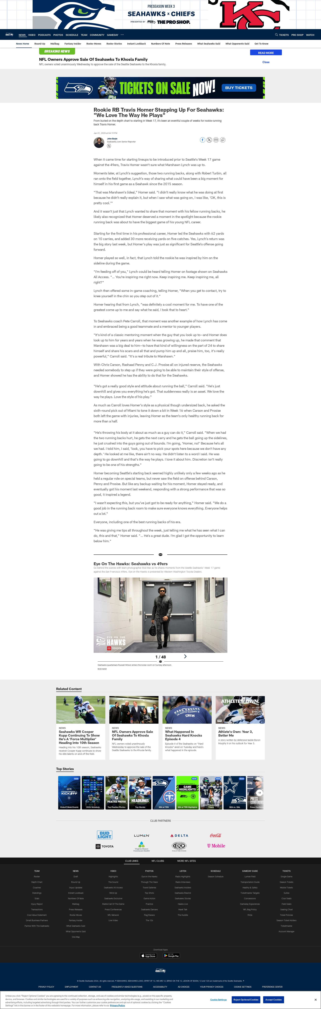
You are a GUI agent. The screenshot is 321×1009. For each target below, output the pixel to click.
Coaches (37, 887)
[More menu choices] (122, 34)
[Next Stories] (259, 792)
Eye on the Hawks (149, 876)
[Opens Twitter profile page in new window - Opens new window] (109, 146)
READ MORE (266, 52)
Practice (149, 904)
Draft (76, 876)
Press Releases (75, 909)
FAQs (250, 915)
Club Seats (286, 898)
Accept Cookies (273, 999)
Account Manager (286, 931)
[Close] (266, 61)
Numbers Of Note (76, 898)
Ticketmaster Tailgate (250, 893)
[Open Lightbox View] (160, 626)
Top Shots (149, 893)
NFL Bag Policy (250, 909)
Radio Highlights (182, 876)
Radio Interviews (183, 882)
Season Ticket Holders (286, 920)
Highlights (113, 876)
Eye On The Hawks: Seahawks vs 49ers (131, 563)
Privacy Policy (46, 987)
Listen (183, 871)
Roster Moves (76, 915)
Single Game (286, 876)
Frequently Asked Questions (127, 987)
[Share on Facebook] (202, 141)
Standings (36, 893)
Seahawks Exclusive (113, 898)
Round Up (75, 882)
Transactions (37, 909)
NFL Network (113, 915)
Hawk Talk (182, 909)
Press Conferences (113, 909)
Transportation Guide (250, 882)
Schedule (216, 871)
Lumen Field (250, 876)
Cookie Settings (242, 987)
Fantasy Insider (75, 920)
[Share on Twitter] (209, 141)
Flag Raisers (149, 915)
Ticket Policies (286, 915)
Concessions (250, 898)
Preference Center (272, 987)
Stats (37, 898)
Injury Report (37, 904)
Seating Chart (286, 909)
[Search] (276, 34)
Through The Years (149, 882)
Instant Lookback (75, 893)
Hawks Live (183, 904)
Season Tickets (286, 882)
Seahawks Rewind (183, 893)
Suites (286, 893)
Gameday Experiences (250, 904)
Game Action (149, 898)
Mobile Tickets (286, 887)
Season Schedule (215, 876)
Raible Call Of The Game (113, 904)
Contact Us (95, 987)
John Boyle (112, 138)
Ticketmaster (286, 926)
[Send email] (216, 141)
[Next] (185, 656)
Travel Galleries (149, 887)
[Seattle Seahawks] (160, 971)
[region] (160, 1000)
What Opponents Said (76, 931)
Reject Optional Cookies (246, 999)
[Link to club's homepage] (9, 34)
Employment (71, 987)
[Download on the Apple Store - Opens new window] (148, 956)
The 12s (149, 920)
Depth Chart (36, 882)
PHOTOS (149, 871)
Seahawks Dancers (149, 909)
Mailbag (75, 904)
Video (113, 871)
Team (36, 871)
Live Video (113, 920)
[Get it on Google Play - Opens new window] (171, 957)
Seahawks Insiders (183, 887)
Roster (37, 876)
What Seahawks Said (75, 926)
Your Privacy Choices (211, 987)
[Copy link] (222, 140)
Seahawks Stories (183, 898)
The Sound (113, 882)
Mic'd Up (113, 893)
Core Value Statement (37, 915)
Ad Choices (183, 987)
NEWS (76, 871)
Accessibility (160, 987)
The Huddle (183, 915)
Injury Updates (75, 887)
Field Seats (286, 904)
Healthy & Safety (250, 887)
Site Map (76, 937)
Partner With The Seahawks (37, 926)
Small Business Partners (37, 920)
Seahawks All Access (113, 887)
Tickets (287, 871)
